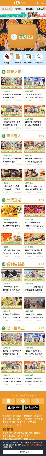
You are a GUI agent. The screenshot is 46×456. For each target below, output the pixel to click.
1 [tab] (17, 14)
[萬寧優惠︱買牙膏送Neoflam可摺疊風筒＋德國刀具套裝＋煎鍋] (34, 110)
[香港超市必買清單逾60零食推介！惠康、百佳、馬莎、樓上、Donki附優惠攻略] (11, 83)
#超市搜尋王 (7, 91)
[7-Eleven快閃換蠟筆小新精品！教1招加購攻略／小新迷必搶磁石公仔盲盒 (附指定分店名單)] (34, 275)
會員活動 (21, 421)
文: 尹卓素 (5, 192)
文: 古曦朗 (5, 228)
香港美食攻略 (9, 421)
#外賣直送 (6, 247)
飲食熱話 (17, 415)
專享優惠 (32, 421)
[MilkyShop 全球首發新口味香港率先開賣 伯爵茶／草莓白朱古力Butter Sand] (34, 147)
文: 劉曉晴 (28, 164)
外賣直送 (30, 8)
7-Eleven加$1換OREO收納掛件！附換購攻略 (11, 288)
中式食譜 (28, 418)
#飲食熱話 (6, 283)
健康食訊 (28, 415)
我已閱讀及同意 (23, 452)
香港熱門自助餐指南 (12, 439)
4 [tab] (28, 14)
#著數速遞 (6, 119)
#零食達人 (6, 183)
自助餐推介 (8, 432)
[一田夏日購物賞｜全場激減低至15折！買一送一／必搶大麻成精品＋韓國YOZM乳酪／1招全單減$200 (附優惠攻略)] (11, 110)
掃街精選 (7, 418)
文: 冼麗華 (5, 128)
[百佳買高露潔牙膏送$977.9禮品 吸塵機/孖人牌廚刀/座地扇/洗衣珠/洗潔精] (34, 83)
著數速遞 (7, 415)
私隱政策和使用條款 (33, 444)
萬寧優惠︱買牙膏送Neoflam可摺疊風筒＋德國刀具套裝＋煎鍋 (34, 125)
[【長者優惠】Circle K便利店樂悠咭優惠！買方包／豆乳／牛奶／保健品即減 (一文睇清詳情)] (34, 303)
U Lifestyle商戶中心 (12, 424)
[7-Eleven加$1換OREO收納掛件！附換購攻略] (11, 275)
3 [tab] (25, 14)
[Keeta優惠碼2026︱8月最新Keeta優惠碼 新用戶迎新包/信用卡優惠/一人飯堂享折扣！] (11, 211)
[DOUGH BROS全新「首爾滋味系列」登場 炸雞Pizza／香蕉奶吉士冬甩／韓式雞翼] (34, 211)
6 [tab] (25, 18)
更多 (41, 135)
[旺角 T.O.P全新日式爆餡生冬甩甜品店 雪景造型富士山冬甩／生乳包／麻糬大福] (34, 239)
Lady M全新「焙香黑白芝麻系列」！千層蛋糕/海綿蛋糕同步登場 (11, 189)
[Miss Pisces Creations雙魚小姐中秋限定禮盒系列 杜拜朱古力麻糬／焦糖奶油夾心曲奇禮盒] (34, 175)
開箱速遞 (6, 8)
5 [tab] (21, 18)
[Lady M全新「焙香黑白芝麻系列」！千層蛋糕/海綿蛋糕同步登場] (11, 175)
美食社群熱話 (9, 436)
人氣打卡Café (28, 439)
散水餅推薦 (19, 432)
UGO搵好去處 (22, 436)
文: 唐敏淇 (5, 100)
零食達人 (19, 8)
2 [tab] (21, 14)
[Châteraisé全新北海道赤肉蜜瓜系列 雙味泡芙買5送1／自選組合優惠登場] (11, 239)
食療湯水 (38, 418)
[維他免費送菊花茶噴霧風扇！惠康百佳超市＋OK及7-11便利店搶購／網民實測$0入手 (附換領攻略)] (11, 303)
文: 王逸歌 (28, 320)
